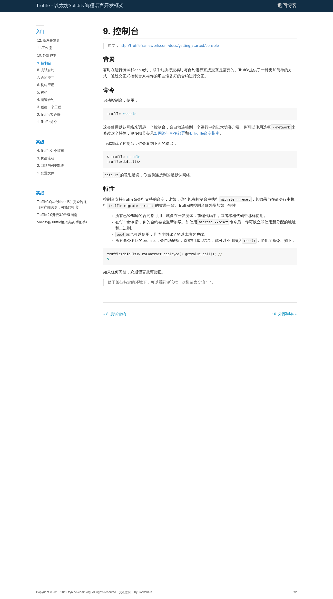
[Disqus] (200, 381)
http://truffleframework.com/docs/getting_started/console (169, 46)
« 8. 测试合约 (114, 313)
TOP (294, 592)
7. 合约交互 (45, 77)
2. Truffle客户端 (48, 115)
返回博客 (287, 5)
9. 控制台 (44, 62)
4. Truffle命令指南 (50, 151)
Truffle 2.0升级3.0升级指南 (57, 215)
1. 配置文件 (45, 173)
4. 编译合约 (45, 100)
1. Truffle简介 (47, 122)
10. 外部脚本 (46, 55)
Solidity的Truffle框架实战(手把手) (62, 222)
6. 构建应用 (45, 85)
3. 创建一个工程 (49, 107)
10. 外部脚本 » (284, 313)
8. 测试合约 (45, 70)
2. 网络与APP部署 (50, 165)
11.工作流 (44, 48)
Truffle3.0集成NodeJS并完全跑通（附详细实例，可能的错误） (62, 204)
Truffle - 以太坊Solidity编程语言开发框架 (80, 5)
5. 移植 (42, 92)
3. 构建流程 (45, 158)
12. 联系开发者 (48, 40)
